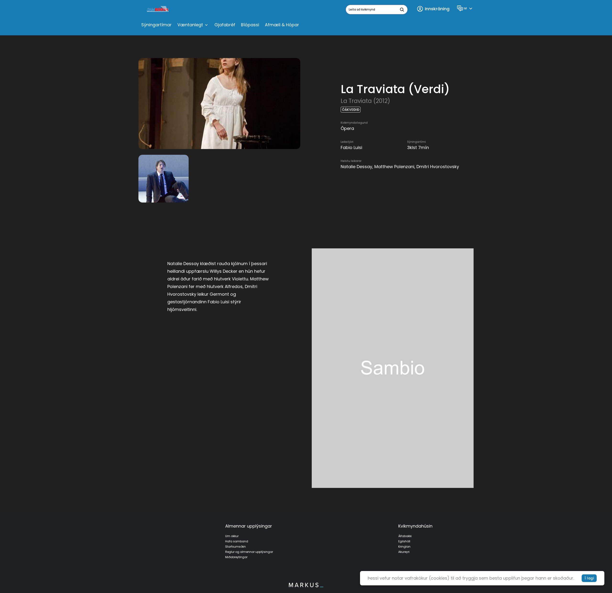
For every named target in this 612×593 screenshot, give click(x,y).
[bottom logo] (306, 586)
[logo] (158, 9)
